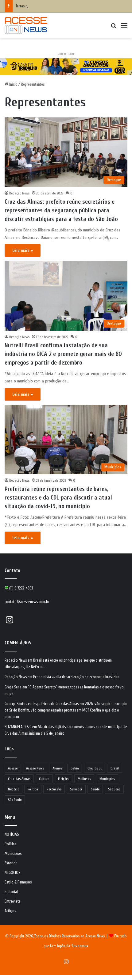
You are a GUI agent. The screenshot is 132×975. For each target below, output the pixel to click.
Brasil (115, 768)
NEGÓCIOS (13, 872)
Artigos (10, 910)
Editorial (11, 891)
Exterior (11, 863)
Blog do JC (94, 768)
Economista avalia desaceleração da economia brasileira (76, 677)
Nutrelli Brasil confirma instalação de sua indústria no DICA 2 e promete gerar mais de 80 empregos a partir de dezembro (63, 354)
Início (12, 84)
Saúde (95, 789)
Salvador (76, 789)
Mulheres (84, 779)
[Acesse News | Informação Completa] (26, 25)
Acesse (12, 768)
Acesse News (35, 768)
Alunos (57, 768)
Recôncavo (54, 789)
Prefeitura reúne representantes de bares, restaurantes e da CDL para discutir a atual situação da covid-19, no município (58, 497)
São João (114, 789)
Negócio (13, 789)
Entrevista (13, 901)
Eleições (63, 779)
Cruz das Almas (19, 779)
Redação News (19, 193)
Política (33, 789)
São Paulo (14, 800)
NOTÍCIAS (12, 834)
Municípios (107, 779)
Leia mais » (22, 250)
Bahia (75, 768)
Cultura (44, 779)
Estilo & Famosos (18, 882)
